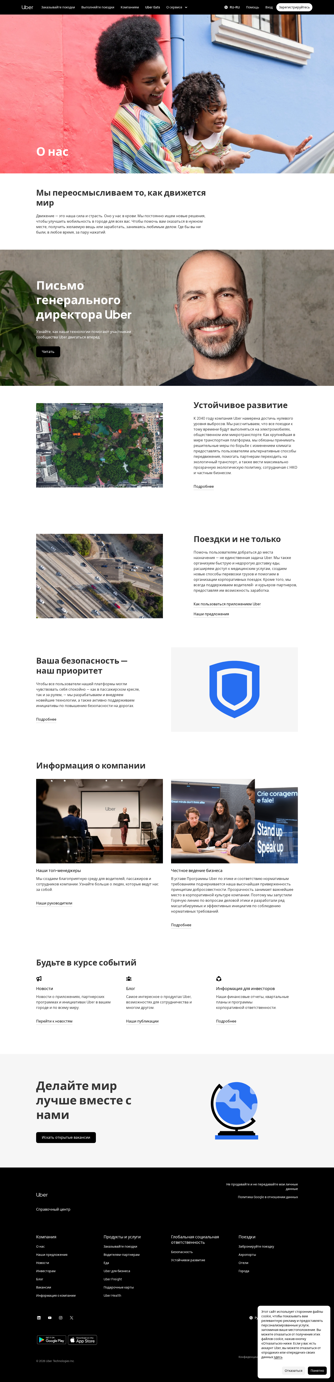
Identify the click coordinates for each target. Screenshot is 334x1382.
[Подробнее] (234, 821)
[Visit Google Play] (51, 1340)
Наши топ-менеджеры (58, 870)
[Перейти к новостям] (39, 978)
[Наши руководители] (99, 821)
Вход (269, 7)
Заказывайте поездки (58, 7)
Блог (130, 988)
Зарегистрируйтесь (294, 7)
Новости (44, 988)
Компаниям (130, 7)
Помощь (252, 7)
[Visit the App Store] (82, 1340)
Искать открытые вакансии (66, 1137)
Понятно (317, 1370)
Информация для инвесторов (245, 988)
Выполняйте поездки (97, 7)
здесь (278, 1357)
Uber (27, 7)
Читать (48, 352)
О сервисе (174, 7)
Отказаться (293, 1370)
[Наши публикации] (129, 978)
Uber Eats (152, 7)
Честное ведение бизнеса (196, 870)
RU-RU (235, 7)
